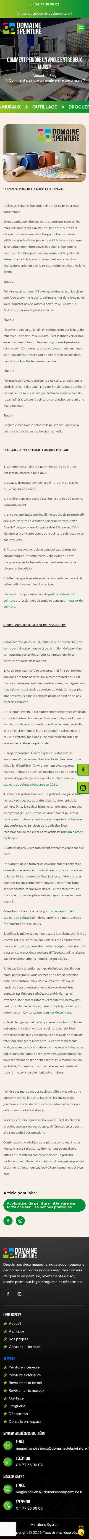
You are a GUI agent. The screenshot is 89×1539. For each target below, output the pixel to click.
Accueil (38, 75)
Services (9, 1358)
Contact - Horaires (25, 1346)
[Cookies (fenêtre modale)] (81, 1531)
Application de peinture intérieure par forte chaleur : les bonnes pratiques (41, 1205)
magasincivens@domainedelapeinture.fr (49, 1492)
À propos (17, 1331)
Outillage (16, 1398)
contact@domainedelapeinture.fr (47, 13)
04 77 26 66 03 (29, 1508)
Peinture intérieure (24, 1367)
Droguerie (17, 1406)
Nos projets (18, 1339)
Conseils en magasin (25, 1421)
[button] (81, 28)
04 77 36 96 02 (47, 4)
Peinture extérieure (25, 1375)
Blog (53, 75)
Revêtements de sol (25, 1382)
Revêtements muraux (26, 1390)
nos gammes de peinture (54, 1012)
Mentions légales (44, 1524)
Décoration (18, 1413)
